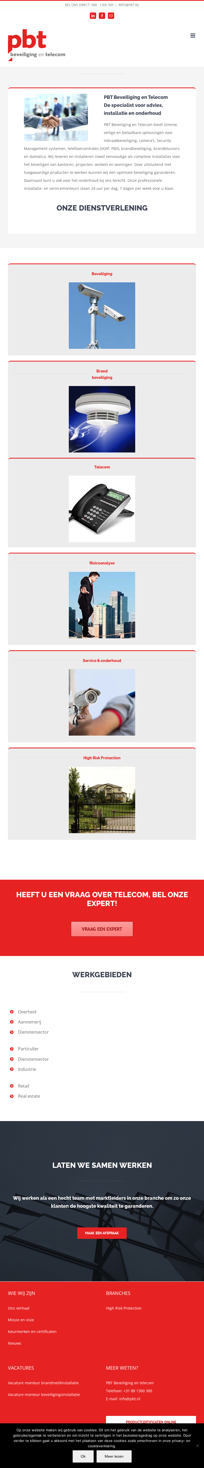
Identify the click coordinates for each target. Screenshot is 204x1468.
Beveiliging (102, 274)
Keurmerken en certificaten (32, 1331)
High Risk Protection (102, 758)
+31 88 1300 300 (138, 1390)
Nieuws (14, 1343)
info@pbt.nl (129, 1398)
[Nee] (197, 1445)
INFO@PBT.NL (128, 5)
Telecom (102, 467)
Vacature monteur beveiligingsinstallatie (44, 1394)
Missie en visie (21, 1319)
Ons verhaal (18, 1308)
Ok (83, 1456)
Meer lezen (114, 1456)
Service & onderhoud (102, 660)
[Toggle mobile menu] (193, 35)
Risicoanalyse (102, 563)
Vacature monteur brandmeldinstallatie (43, 1382)
